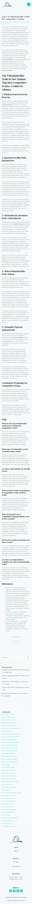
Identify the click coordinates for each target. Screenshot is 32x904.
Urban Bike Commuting (9, 826)
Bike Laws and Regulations (10, 762)
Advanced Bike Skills (8, 714)
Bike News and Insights (9, 776)
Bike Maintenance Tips (8, 770)
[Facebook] (10, 890)
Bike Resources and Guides (10, 781)
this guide (16, 66)
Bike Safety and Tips (8, 798)
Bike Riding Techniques (9, 787)
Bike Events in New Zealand (10, 748)
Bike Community (7, 731)
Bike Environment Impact (9, 745)
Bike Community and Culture (11, 734)
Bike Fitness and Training (9, 750)
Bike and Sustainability (9, 725)
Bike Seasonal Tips (7, 804)
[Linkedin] (14, 890)
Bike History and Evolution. (10, 756)
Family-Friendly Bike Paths (10, 818)
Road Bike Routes (7, 823)
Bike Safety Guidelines (8, 801)
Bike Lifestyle (6, 764)
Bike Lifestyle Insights (8, 767)
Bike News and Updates (9, 778)
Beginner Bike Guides (8, 717)
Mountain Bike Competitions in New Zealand (16, 22)
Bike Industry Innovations (9, 759)
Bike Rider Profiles (7, 784)
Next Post (16, 641)
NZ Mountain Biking (11, 612)
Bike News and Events (8, 773)
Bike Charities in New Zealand (11, 728)
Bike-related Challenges (9, 809)
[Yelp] (21, 890)
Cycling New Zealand (12, 621)
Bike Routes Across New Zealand (12, 792)
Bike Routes (5, 790)
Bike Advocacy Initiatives (9, 722)
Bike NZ (5, 153)
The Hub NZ (9, 602)
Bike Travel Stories (7, 806)
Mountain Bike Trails (8, 820)
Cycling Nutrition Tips (8, 812)
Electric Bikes (6, 815)
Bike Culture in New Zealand (10, 742)
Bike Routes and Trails (8, 795)
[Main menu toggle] (28, 4)
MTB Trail (8, 595)
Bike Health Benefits (8, 753)
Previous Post (16, 637)
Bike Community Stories (9, 739)
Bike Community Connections (11, 736)
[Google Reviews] (17, 890)
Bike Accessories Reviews (9, 720)
